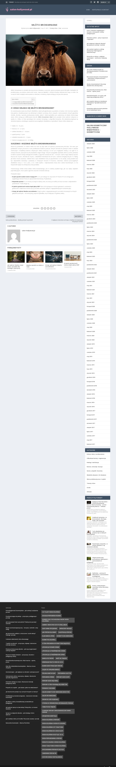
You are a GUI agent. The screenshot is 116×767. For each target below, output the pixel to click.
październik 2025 (92, 185)
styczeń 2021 (90, 302)
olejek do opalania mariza (50, 669)
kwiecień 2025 (91, 210)
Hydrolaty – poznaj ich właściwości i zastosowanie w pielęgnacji (100, 574)
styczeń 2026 (90, 173)
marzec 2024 (90, 231)
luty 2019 (89, 369)
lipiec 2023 (90, 244)
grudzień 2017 (91, 411)
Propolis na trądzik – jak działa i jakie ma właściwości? (22, 687)
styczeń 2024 (90, 235)
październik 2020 (92, 310)
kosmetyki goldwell (49, 639)
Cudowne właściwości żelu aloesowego (17, 639)
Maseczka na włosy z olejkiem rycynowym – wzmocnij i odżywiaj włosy (97, 58)
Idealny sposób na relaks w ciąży (34, 266)
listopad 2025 (91, 181)
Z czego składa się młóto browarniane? (23, 102)
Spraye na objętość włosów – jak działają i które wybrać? (20, 713)
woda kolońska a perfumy (50, 719)
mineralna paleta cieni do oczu (52, 662)
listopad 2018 (91, 381)
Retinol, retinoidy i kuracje (94, 467)
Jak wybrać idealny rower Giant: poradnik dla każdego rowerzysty (15, 266)
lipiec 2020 (90, 319)
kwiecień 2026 (91, 160)
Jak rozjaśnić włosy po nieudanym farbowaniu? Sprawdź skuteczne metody (97, 102)
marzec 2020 (90, 335)
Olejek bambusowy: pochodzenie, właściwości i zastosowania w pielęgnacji (97, 560)
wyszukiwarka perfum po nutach (53, 749)
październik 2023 (92, 239)
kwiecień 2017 (91, 444)
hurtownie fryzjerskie (49, 628)
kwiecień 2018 (91, 398)
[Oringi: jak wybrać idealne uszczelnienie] (54, 257)
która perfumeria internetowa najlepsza (56, 643)
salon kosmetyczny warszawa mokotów (55, 692)
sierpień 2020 (91, 315)
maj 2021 (89, 285)
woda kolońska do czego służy (52, 731)
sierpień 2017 (91, 427)
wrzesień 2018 (91, 390)
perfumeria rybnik (48, 677)
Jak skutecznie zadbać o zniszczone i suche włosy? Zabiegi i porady (21, 634)
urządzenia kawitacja (49, 716)
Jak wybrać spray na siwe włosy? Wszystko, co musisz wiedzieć (21, 708)
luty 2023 (89, 260)
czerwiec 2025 (91, 202)
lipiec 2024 (90, 227)
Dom (88, 10)
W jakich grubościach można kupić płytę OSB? (26, 186)
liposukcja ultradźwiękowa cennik (53, 651)
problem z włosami (48, 688)
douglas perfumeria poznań (51, 615)
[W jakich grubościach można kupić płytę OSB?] (72, 256)
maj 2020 (89, 327)
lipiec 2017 (90, 431)
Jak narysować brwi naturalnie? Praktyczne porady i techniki (21, 622)
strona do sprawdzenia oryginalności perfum (57, 703)
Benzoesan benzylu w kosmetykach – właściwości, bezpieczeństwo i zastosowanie (97, 78)
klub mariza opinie (48, 636)
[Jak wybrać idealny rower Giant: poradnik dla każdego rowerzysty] (16, 257)
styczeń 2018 (90, 406)
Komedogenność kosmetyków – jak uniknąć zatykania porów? (22, 611)
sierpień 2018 (91, 394)
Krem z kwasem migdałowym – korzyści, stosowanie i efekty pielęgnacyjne (96, 32)
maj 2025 (89, 206)
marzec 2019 (90, 365)
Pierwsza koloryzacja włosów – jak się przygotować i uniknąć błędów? (21, 649)
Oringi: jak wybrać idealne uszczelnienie (24, 191)
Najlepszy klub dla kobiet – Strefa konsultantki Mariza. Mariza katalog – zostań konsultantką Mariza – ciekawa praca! (97, 505)
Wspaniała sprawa (17, 181)
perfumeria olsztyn (64, 673)
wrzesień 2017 (91, 423)
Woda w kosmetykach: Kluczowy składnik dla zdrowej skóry (96, 84)
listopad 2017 (91, 415)
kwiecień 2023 (91, 256)
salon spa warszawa (49, 695)
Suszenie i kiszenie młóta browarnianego (23, 103)
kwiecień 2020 (91, 331)
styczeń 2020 (90, 340)
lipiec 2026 (90, 148)
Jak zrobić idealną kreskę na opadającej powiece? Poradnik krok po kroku (97, 71)
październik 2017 (92, 419)
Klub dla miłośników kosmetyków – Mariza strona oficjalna (20, 667)
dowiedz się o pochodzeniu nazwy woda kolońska (55, 620)
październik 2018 (92, 386)
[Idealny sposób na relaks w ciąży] (35, 257)
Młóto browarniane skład (45, 117)
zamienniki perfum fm (49, 753)
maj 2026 (89, 156)
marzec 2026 (90, 164)
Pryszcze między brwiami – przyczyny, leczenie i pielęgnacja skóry (20, 655)
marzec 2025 (90, 214)
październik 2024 (92, 223)
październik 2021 (92, 273)
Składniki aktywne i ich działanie (96, 475)
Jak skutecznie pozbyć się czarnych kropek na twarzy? (22, 692)
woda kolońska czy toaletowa (52, 727)
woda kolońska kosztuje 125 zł (52, 734)
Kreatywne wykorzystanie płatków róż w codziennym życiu (97, 109)
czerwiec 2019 (91, 352)
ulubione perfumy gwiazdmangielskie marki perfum (56, 711)
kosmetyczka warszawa (65, 636)
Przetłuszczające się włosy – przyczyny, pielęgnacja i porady (21, 617)
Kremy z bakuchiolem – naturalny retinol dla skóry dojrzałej (100, 587)
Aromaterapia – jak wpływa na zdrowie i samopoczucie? (22, 672)
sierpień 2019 (91, 344)
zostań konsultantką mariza (52, 757)
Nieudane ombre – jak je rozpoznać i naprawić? (97, 38)
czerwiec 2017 (91, 436)
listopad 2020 (91, 306)
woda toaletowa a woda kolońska (54, 746)
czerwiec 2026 (91, 152)
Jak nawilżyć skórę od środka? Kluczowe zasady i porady (22, 719)
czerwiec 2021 (91, 281)
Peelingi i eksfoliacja (93, 462)
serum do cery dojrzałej (50, 699)
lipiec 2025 (90, 198)
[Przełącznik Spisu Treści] (32, 99)
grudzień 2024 (91, 219)
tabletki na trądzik (48, 707)
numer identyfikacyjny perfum (52, 666)
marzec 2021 (90, 294)
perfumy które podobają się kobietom (54, 684)
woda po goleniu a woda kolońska (53, 742)
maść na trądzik (61, 658)
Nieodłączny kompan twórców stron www (26, 2)
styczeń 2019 (90, 373)
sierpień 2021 (91, 277)
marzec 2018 (90, 402)
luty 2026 (89, 168)
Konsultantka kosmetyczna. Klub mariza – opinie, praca (97, 90)
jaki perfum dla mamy (49, 632)
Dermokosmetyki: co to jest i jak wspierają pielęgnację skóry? (96, 96)
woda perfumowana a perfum (52, 738)
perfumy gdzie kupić (63, 677)
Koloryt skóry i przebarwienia (95, 454)
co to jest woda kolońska (51, 612)
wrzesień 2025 (91, 189)
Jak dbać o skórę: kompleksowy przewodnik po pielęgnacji (19, 702)
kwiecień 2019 (91, 360)
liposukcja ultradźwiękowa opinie (53, 654)
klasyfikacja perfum (65, 632)
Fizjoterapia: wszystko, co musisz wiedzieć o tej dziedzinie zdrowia (97, 545)
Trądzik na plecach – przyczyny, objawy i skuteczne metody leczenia (21, 644)
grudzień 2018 (91, 377)
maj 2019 (89, 356)
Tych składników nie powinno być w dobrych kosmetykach (96, 532)
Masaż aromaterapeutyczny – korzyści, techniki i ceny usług (22, 628)
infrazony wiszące (66, 628)
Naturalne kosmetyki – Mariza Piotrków (18, 723)
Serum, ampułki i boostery (94, 471)
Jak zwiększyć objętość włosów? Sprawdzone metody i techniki (96, 44)
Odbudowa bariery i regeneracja (96, 458)
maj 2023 (89, 252)
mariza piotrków (47, 658)
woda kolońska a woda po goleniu (53, 723)
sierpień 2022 (91, 269)
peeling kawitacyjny (48, 673)
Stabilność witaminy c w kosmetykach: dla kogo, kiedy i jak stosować (99, 519)
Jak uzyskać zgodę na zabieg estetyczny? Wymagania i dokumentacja (95, 50)
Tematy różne (53, 28)
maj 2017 (89, 440)
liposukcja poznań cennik (50, 647)
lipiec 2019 (90, 348)
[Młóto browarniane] (44, 60)
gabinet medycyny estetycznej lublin (54, 625)
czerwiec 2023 (91, 248)
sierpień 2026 (91, 143)
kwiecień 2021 (91, 289)
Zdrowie (89, 492)
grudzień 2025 (91, 177)
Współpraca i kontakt (100, 10)
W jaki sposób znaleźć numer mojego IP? (24, 177)
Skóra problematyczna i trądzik (96, 479)
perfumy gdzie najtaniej (50, 681)
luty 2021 (89, 298)
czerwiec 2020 (91, 323)
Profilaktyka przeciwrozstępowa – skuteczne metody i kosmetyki (22, 696)
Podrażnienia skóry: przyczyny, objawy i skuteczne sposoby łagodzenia (21, 676)
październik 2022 (92, 264)
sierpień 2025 (91, 194)
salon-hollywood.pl (34, 28)
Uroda (88, 487)
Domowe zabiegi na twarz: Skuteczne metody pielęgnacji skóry (19, 682)
